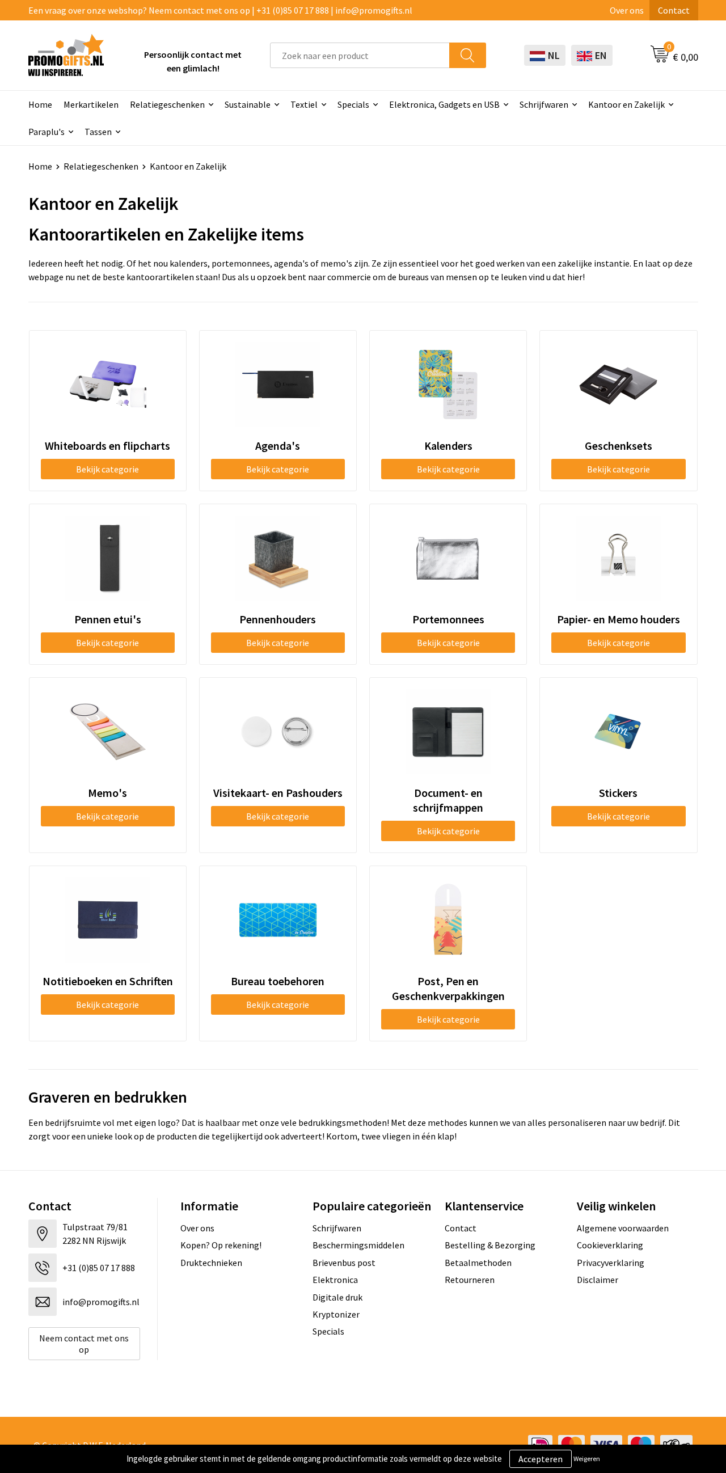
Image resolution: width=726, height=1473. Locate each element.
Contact (674, 10)
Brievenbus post (344, 1262)
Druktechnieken (211, 1262)
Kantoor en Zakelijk (626, 104)
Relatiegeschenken (167, 104)
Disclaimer (597, 1279)
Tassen (98, 131)
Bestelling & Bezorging (490, 1245)
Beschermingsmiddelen (358, 1245)
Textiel (304, 104)
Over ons (627, 10)
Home (40, 104)
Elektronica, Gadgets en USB (444, 104)
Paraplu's (46, 131)
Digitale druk (337, 1297)
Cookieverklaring (610, 1245)
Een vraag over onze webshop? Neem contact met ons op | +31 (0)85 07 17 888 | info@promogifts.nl (220, 10)
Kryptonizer (336, 1314)
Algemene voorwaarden (623, 1228)
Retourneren (470, 1279)
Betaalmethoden (478, 1262)
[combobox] (360, 55)
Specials (353, 104)
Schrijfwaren (544, 104)
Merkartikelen (91, 104)
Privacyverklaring (610, 1262)
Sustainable (248, 104)
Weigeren (586, 1458)
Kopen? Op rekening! (220, 1245)
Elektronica (335, 1279)
